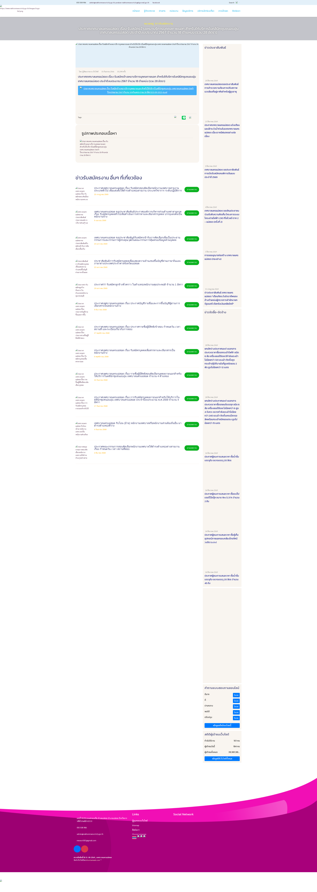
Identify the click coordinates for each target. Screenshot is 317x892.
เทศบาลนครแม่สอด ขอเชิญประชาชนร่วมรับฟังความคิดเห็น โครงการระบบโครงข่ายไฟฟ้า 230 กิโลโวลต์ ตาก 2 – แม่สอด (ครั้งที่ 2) (222, 216)
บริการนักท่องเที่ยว (205, 11)
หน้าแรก (136, 11)
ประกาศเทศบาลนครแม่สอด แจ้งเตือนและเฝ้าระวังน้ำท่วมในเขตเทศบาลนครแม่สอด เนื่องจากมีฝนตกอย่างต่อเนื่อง (222, 130)
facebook (156, 2)
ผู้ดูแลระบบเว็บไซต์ (140, 820)
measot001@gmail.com (86, 840)
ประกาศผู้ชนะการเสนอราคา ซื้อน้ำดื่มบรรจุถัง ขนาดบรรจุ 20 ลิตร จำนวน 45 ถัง (222, 579)
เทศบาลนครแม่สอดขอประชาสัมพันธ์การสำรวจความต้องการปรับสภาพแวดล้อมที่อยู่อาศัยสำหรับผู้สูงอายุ (222, 87)
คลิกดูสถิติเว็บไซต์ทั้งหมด (222, 758)
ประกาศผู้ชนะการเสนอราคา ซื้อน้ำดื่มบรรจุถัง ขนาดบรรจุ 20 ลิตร (222, 458)
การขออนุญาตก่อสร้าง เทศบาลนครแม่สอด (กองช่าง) (221, 257)
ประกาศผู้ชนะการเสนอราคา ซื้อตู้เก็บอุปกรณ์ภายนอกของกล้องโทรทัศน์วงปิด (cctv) (221, 538)
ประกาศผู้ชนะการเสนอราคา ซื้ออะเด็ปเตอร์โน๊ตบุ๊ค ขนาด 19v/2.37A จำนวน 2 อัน (222, 497)
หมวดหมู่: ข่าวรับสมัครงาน (158, 23)
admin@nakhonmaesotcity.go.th (90, 834)
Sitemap (135, 825)
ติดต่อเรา (136, 830)
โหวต (236, 695)
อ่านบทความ (192, 189)
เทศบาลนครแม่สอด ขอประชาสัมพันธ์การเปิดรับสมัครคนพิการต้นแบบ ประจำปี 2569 (222, 173)
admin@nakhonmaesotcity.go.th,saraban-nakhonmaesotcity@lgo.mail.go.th (119, 2)
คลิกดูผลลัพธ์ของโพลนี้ (222, 725)
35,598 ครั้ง (121, 71)
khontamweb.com (93, 860)
